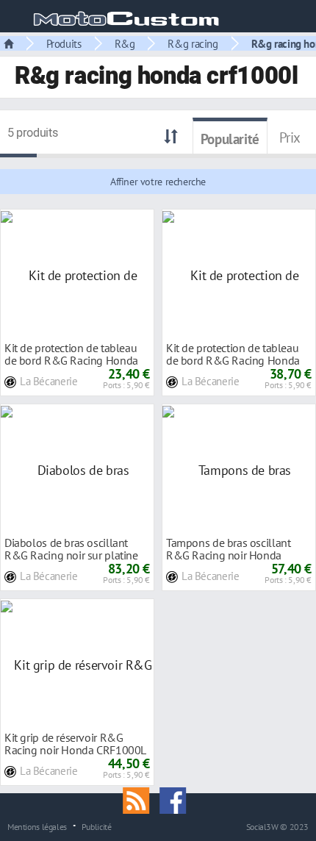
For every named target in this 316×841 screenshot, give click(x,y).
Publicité (97, 826)
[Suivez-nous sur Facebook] (176, 799)
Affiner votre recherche (158, 181)
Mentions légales (37, 826)
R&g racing (193, 43)
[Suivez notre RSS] (141, 799)
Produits (64, 43)
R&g (125, 43)
